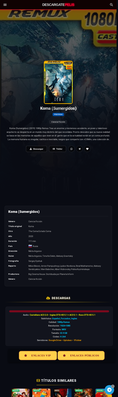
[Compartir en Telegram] (79, 149)
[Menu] (5, 5)
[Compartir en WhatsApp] (71, 149)
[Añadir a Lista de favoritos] (87, 149)
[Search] (111, 5)
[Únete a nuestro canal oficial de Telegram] (109, 389)
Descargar (38, 149)
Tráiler (59, 149)
